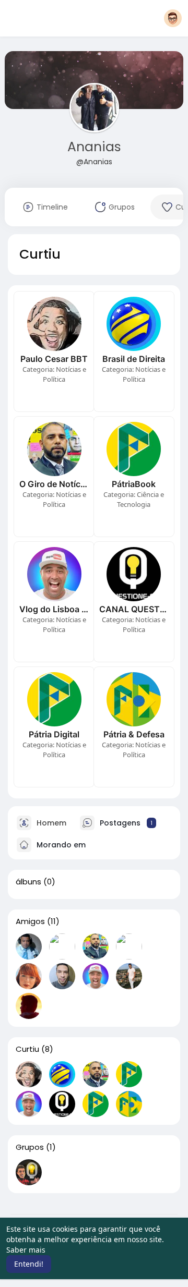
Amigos (30, 921)
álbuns (28, 882)
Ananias (94, 147)
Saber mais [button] (25, 1250)
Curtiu (27, 1049)
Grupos (30, 1147)
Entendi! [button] (28, 1264)
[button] (172, 18)
